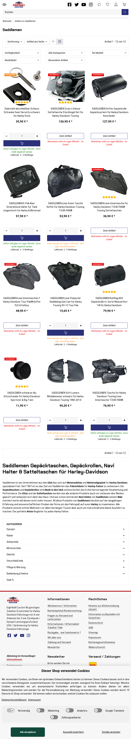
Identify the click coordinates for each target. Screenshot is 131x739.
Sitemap (93, 632)
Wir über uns (54, 637)
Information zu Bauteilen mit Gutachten (104, 616)
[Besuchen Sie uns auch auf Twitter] (76, 4)
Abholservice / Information (62, 605)
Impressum (95, 637)
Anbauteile (12, 541)
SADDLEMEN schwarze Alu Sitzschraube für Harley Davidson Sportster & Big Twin (22, 396)
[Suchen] (125, 12)
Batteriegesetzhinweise (102, 642)
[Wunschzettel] (107, 5)
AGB (91, 627)
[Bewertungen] (22, 102)
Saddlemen (9, 482)
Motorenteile (14, 548)
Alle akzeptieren (28, 732)
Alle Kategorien (56, 53)
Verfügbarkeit (12, 53)
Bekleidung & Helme (17, 573)
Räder (10, 535)
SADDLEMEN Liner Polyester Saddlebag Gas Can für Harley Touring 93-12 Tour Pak (65, 302)
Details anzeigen (111, 732)
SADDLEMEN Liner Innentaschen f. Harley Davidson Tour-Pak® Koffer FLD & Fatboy (22, 302)
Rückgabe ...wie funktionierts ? (64, 632)
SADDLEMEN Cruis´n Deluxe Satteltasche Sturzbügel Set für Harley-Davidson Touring (65, 112)
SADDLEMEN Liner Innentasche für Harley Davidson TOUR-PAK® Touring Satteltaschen (109, 207)
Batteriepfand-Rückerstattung (65, 610)
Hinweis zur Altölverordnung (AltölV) (104, 607)
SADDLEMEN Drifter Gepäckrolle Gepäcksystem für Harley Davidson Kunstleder (109, 112)
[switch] (11, 710)
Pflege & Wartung (16, 567)
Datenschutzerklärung (14, 699)
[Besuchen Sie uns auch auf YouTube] (83, 4)
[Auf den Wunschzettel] (36, 65)
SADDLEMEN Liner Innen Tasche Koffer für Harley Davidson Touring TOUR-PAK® (65, 207)
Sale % (10, 580)
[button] (116, 5)
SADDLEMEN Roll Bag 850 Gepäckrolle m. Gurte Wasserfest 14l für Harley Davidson (109, 302)
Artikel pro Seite (35, 41)
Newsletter (54, 647)
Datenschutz (96, 622)
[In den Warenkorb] (21, 143)
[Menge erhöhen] (37, 136)
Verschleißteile (15, 560)
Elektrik (11, 554)
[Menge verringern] (6, 136)
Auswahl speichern (73, 732)
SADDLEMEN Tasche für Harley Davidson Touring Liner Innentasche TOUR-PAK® (109, 396)
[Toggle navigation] (5, 4)
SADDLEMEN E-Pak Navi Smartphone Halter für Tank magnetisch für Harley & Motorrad (21, 207)
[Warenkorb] (124, 4)
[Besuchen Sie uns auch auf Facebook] (69, 4)
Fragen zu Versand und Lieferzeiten (60, 617)
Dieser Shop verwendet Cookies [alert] (65, 671)
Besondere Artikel (58, 60)
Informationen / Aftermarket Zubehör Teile (63, 626)
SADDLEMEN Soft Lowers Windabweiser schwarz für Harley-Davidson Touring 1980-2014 (65, 396)
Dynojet (11, 529)
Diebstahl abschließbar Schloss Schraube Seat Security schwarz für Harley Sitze (22, 112)
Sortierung (13, 41)
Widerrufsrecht (97, 647)
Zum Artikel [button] (65, 136)
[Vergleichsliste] (99, 5)
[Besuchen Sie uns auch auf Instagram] (90, 4)
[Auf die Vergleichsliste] (30, 65)
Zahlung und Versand (59, 642)
